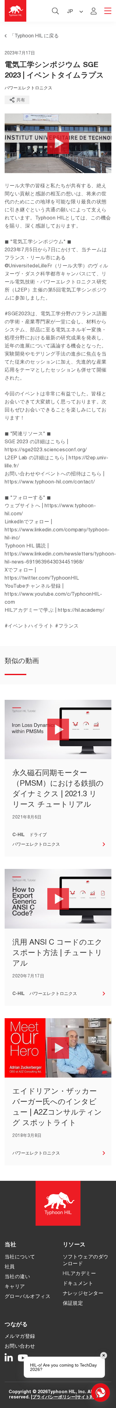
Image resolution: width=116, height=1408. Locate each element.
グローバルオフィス (27, 1297)
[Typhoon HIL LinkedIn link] (9, 1358)
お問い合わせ (20, 1346)
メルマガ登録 (20, 1336)
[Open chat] (100, 1392)
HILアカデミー (79, 1274)
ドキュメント (78, 1284)
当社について (20, 1257)
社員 (10, 1267)
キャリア (15, 1287)
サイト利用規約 (92, 1397)
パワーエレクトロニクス (28, 88)
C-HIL (18, 835)
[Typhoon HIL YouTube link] (23, 1358)
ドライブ (38, 835)
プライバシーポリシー (53, 1397)
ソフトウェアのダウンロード (86, 1261)
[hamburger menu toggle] (107, 11)
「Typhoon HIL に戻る (34, 36)
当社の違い (17, 1277)
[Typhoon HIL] (15, 11)
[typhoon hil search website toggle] (55, 10)
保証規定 (73, 1303)
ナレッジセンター (83, 1293)
